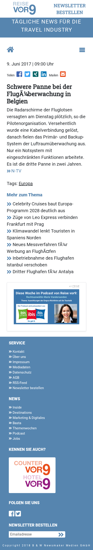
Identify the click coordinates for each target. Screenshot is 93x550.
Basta (16, 423)
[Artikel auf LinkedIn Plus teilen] (44, 75)
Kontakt (18, 352)
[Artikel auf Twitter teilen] (28, 75)
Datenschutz (21, 372)
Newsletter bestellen (28, 388)
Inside (17, 407)
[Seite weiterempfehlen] (63, 75)
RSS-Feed (19, 383)
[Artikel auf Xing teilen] (36, 75)
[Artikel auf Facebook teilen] (19, 75)
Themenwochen (24, 428)
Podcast (18, 433)
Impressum (21, 362)
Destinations (22, 413)
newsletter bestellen (70, 8)
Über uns (19, 357)
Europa (26, 183)
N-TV (16, 171)
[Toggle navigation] (82, 50)
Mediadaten (21, 367)
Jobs (16, 439)
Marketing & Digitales (28, 418)
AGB (15, 378)
